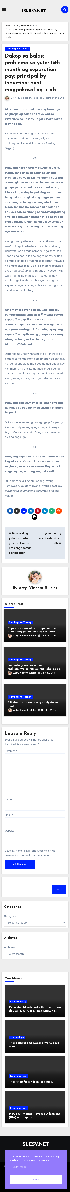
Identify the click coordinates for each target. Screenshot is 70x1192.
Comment (12, 750)
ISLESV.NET (34, 11)
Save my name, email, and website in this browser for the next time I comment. (30, 853)
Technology (17, 1037)
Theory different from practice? (31, 1082)
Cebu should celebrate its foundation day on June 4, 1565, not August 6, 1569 (35, 1011)
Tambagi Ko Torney (17, 48)
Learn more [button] (19, 1166)
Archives (9, 947)
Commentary (18, 1001)
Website (9, 830)
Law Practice (18, 1076)
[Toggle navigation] (4, 10)
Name (9, 799)
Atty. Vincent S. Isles (26, 98)
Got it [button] (36, 1179)
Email (9, 814)
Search (59, 889)
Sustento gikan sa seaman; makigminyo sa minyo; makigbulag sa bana (34, 669)
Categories (10, 916)
